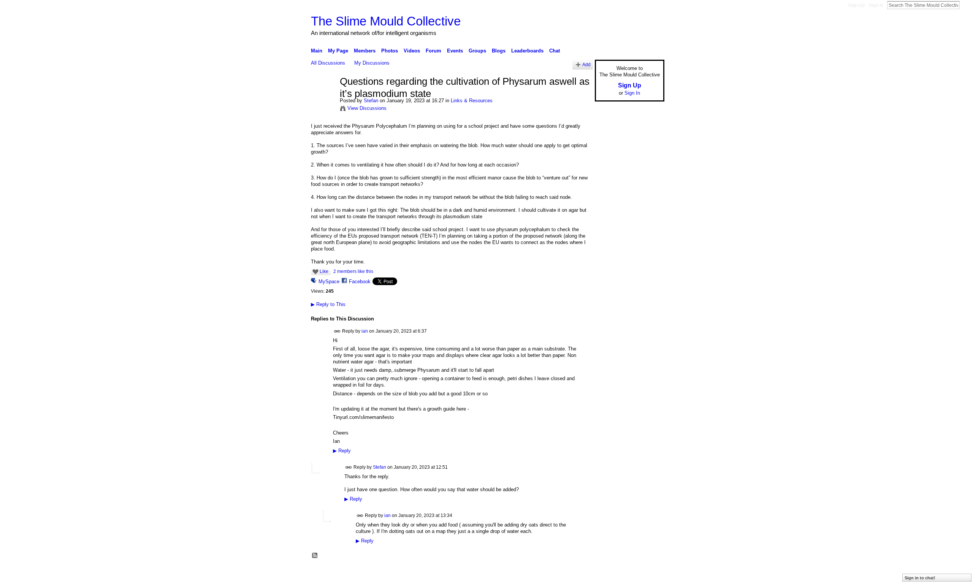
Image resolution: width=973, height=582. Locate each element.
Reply (342, 451)
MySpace (329, 281)
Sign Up (856, 5)
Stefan (371, 100)
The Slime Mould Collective (386, 21)
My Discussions (372, 63)
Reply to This (328, 304)
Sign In (876, 5)
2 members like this (353, 271)
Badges (578, 573)
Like (324, 271)
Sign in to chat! (920, 578)
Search (966, 5)
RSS (315, 555)
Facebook (360, 281)
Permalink (337, 331)
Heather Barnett (368, 573)
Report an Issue (608, 573)
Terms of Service (647, 573)
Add (586, 64)
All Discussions (328, 63)
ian (364, 330)
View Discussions (367, 108)
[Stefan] (323, 97)
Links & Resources (472, 100)
